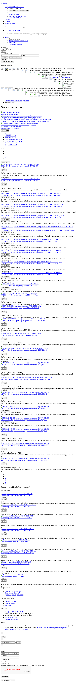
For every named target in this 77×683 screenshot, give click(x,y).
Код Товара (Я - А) (11, 145)
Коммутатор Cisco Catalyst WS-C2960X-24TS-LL (17, 507)
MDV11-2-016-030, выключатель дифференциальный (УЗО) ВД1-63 (24, 394)
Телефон (4, 655)
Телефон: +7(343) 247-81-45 (14, 612)
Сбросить (4, 57)
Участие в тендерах (11, 619)
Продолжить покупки (8, 642)
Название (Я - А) (10, 137)
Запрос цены (5, 197)
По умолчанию (10, 134)
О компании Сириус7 (12, 593)
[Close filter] (7, 48)
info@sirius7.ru (14, 14)
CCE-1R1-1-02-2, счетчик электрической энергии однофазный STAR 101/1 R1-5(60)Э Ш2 (31, 217)
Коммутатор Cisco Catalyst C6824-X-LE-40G (16, 495)
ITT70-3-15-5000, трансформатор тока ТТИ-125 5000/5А (20, 308)
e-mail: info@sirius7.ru (12, 617)
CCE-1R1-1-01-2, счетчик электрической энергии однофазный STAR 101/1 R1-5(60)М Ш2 (31, 206)
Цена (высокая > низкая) (13, 141)
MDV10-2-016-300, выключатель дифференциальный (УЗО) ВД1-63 (24, 350)
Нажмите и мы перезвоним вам (19, 10)
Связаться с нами (11, 601)
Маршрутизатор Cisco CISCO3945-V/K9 (14, 542)
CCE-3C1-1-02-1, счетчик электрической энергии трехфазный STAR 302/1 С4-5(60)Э (30, 241)
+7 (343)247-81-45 (15, 18)
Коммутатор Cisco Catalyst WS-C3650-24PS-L (16, 518)
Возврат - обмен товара (13, 591)
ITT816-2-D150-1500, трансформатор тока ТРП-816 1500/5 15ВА (23, 321)
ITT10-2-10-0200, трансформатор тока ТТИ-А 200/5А (19, 286)
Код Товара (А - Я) (11, 143)
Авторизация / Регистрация (18, 41)
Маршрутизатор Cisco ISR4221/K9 (12, 577)
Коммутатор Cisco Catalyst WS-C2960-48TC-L (16, 530)
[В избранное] (11, 197)
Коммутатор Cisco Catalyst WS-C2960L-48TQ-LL (17, 553)
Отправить (5, 676)
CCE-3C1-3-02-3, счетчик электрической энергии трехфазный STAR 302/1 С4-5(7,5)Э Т (31, 263)
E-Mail (3, 651)
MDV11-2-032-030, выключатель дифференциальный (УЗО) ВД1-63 (24, 420)
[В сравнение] (13, 197)
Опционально (5, 659)
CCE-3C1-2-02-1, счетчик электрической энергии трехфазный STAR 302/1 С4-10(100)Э (31, 252)
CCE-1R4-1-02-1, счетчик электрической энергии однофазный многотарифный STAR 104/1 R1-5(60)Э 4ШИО (38, 230)
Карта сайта (9, 605)
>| (5, 483)
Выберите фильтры (15, 57)
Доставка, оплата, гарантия (14, 595)
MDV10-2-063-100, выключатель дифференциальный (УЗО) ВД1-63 (24, 365)
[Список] (1, 148)
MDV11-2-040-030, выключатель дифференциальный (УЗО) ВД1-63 (24, 431)
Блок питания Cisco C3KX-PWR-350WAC (15, 564)
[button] (12, 30)
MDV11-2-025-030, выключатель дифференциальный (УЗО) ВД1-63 (24, 409)
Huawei (7, 20)
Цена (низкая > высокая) (13, 139)
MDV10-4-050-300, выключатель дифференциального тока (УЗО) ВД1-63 (26, 379)
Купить (4, 170)
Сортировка (5, 130)
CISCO (7, 21)
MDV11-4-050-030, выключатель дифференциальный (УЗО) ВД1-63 (24, 460)
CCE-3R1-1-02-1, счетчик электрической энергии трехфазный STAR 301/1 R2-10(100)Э (31, 274)
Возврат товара (10, 603)
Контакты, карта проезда (17, 16)
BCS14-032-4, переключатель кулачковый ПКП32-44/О (19, 166)
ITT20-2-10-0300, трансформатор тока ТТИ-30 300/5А (19, 295)
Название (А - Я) (10, 136)
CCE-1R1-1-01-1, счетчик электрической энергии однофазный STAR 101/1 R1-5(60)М (30, 195)
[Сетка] (3, 148)
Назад (3, 637)
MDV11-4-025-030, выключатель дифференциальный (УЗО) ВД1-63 (24, 445)
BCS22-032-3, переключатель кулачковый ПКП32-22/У (19, 180)
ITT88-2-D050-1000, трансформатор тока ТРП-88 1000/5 (20, 335)
